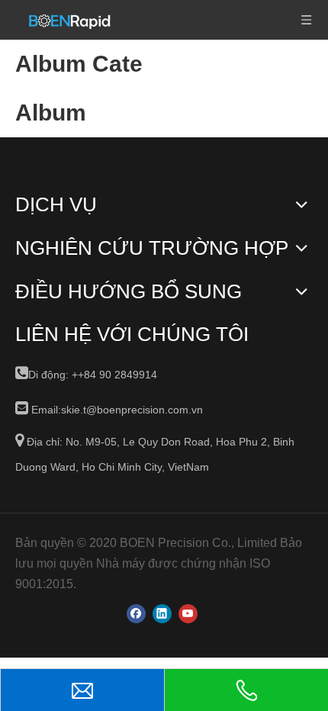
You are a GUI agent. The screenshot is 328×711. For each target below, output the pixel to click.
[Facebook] (136, 613)
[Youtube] (188, 613)
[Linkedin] (162, 613)
